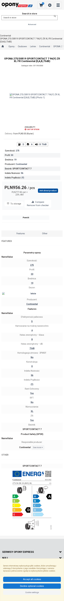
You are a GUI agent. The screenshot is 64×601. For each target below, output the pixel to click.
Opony (11, 46)
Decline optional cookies (32, 586)
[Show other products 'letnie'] (32, 294)
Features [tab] (21, 233)
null (5, 557)
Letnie (33, 46)
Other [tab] (44, 233)
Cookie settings (32, 592)
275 (17, 150)
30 (12, 155)
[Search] (54, 16)
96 (22, 173)
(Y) (22, 177)
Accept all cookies (32, 579)
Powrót (26, 218)
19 (15, 159)
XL (32, 411)
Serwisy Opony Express (18, 551)
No (32, 357)
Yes (32, 393)
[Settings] (49, 5)
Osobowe (22, 46)
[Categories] (58, 5)
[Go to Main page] (2, 46)
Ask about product (48, 190)
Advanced (32, 24)
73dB (44, 144)
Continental (44, 46)
